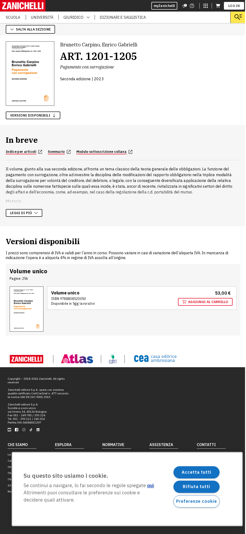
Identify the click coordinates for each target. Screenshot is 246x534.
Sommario (56, 151)
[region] (127, 489)
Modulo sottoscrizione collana (101, 151)
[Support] (184, 5)
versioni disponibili (30, 115)
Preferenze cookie (196, 501)
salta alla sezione (33, 29)
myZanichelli (164, 6)
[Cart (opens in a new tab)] (218, 6)
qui (150, 485)
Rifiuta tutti (196, 486)
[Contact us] (192, 5)
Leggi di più (21, 213)
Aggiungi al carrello (208, 302)
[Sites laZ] (205, 5)
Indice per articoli (21, 151)
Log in (234, 6)
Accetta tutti (196, 472)
